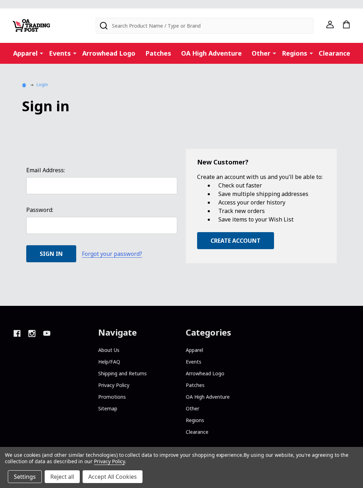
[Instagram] (32, 333)
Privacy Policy (113, 385)
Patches (158, 53)
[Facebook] (17, 333)
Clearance (334, 53)
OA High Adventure (211, 53)
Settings (25, 477)
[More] (41, 53)
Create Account (236, 241)
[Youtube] (46, 333)
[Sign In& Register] (330, 24)
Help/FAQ (109, 361)
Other (261, 53)
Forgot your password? (112, 254)
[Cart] (346, 24)
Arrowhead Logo (108, 53)
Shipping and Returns (122, 373)
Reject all (62, 477)
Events (60, 53)
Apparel (25, 53)
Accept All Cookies (112, 477)
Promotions (112, 396)
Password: (39, 210)
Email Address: (45, 170)
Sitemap (107, 408)
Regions (294, 53)
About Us (108, 350)
